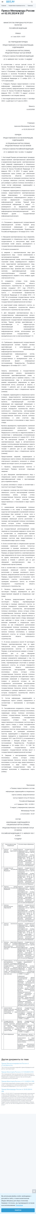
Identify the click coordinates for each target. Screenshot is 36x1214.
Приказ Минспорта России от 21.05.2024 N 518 (17, 1072)
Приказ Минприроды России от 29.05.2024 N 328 (16, 1090)
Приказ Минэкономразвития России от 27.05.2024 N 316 (15, 1064)
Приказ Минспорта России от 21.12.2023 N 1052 (17, 1081)
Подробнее (19, 1205)
